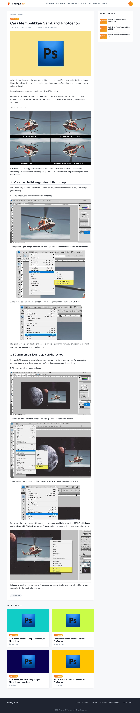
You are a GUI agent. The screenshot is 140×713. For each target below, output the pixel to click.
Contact (85, 702)
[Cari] (130, 3)
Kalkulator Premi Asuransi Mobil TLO (119, 35)
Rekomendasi (94, 3)
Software (20, 15)
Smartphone (72, 3)
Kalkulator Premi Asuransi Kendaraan (117, 20)
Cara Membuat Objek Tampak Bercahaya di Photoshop (27, 639)
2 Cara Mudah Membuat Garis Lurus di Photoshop (70, 680)
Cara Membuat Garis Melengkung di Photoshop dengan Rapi (24, 680)
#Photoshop (15, 595)
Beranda (13, 15)
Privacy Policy (114, 702)
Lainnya (105, 3)
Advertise (94, 702)
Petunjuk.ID (12, 702)
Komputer (48, 3)
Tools (83, 3)
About (77, 702)
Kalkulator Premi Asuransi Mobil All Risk (119, 28)
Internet (59, 3)
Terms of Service (127, 702)
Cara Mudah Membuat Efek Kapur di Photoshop (69, 639)
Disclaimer (103, 702)
